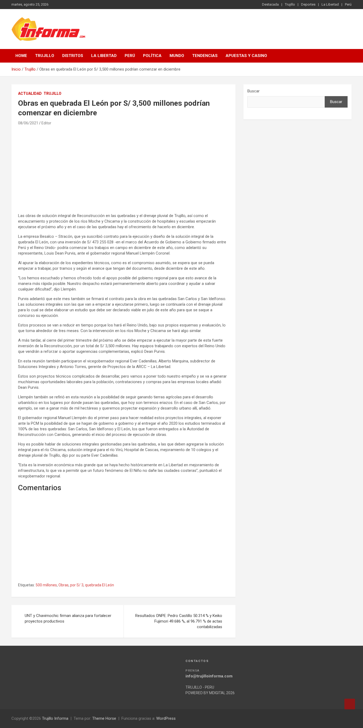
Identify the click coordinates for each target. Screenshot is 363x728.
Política (152, 55)
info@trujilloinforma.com (209, 676)
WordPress (166, 718)
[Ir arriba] (349, 704)
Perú (348, 4)
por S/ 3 (76, 585)
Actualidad (30, 93)
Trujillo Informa (55, 718)
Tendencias (205, 55)
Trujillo (290, 4)
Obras (63, 585)
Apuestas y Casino (246, 55)
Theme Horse (104, 718)
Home (21, 55)
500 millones (46, 585)
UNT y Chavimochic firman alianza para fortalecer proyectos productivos (68, 618)
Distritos (72, 55)
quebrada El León (99, 585)
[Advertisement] (123, 171)
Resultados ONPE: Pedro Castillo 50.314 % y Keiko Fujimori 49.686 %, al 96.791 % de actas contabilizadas (178, 621)
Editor (46, 123)
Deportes (308, 4)
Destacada (270, 4)
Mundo (177, 55)
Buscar (253, 91)
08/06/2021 (28, 123)
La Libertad (330, 4)
